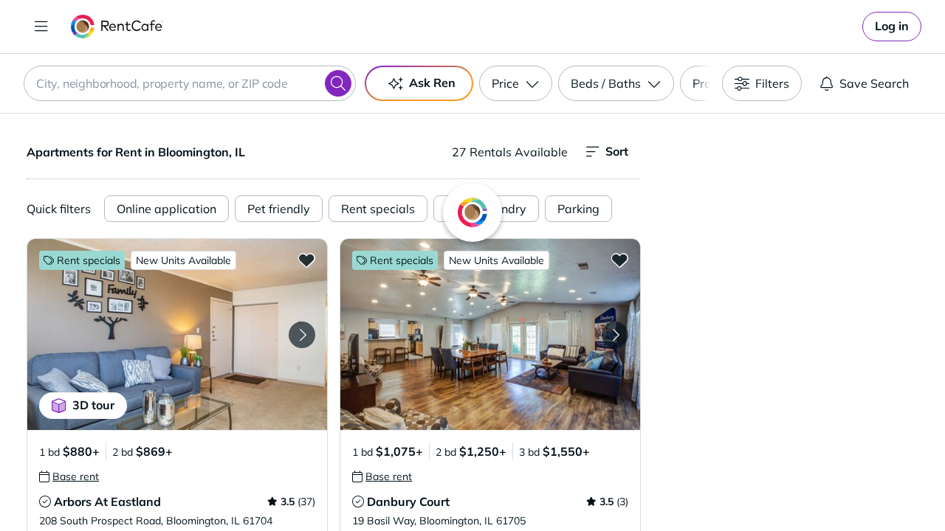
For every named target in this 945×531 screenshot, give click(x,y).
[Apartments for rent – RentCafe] (117, 26)
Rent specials (378, 208)
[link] (891, 26)
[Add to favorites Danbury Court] (619, 259)
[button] (177, 334)
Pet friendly (278, 208)
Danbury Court (408, 501)
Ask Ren (432, 82)
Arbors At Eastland (107, 501)
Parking (578, 208)
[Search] (338, 83)
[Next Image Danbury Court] (615, 335)
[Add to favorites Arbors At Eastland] (306, 259)
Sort (616, 151)
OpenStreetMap (868, 487)
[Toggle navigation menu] (41, 26)
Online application (166, 208)
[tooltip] (69, 476)
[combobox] (190, 83)
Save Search (874, 83)
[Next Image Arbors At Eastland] (302, 335)
